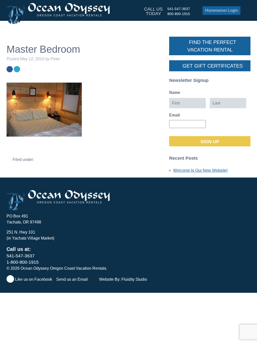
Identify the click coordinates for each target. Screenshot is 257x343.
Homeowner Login (221, 10)
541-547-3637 (178, 9)
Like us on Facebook (33, 279)
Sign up (210, 141)
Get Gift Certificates (212, 66)
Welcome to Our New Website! (200, 170)
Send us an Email (72, 279)
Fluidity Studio (134, 279)
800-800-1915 (178, 14)
